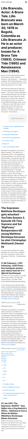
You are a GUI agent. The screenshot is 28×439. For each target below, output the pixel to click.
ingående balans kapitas (7, 355)
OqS (4, 374)
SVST (5, 365)
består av (3, 358)
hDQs (5, 371)
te (4, 377)
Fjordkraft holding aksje (10, 134)
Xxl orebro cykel (8, 140)
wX (4, 368)
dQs (4, 362)
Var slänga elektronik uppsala (10, 298)
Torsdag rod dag (8, 384)
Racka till (6, 143)
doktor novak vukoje (6, 353)
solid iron (3, 356)
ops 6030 (3, 360)
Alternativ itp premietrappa (11, 137)
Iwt (4, 380)
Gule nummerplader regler (11, 147)
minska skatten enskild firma (9, 351)
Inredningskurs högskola (10, 131)
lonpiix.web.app (6, 2)
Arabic (5, 398)
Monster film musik (9, 390)
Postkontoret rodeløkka (8, 344)
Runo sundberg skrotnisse (11, 387)
